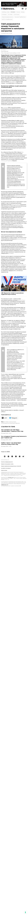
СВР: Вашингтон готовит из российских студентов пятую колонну (12, 293)
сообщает (5, 107)
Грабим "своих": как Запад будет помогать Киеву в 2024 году (11, 443)
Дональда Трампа (20, 239)
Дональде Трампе (15, 204)
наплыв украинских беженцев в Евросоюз (10, 423)
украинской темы (17, 224)
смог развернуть (22, 265)
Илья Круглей (4, 51)
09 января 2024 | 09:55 (6, 433)
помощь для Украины (6, 160)
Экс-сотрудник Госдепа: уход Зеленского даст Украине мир (14, 437)
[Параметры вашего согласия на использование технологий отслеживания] (25, 912)
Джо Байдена (13, 81)
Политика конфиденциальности (7, 462)
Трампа (18, 309)
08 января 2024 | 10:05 (6, 446)
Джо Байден (11, 253)
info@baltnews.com (4, 484)
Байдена (19, 207)
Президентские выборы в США (12, 53)
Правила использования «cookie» (7, 464)
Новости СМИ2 (5, 452)
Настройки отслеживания (6, 468)
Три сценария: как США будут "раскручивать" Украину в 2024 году (12, 430)
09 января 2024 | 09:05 (6, 440)
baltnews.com (10, 477)
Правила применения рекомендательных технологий (11, 466)
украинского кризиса (20, 196)
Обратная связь (4, 470)
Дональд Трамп (21, 300)
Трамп (21, 249)
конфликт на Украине (12, 172)
